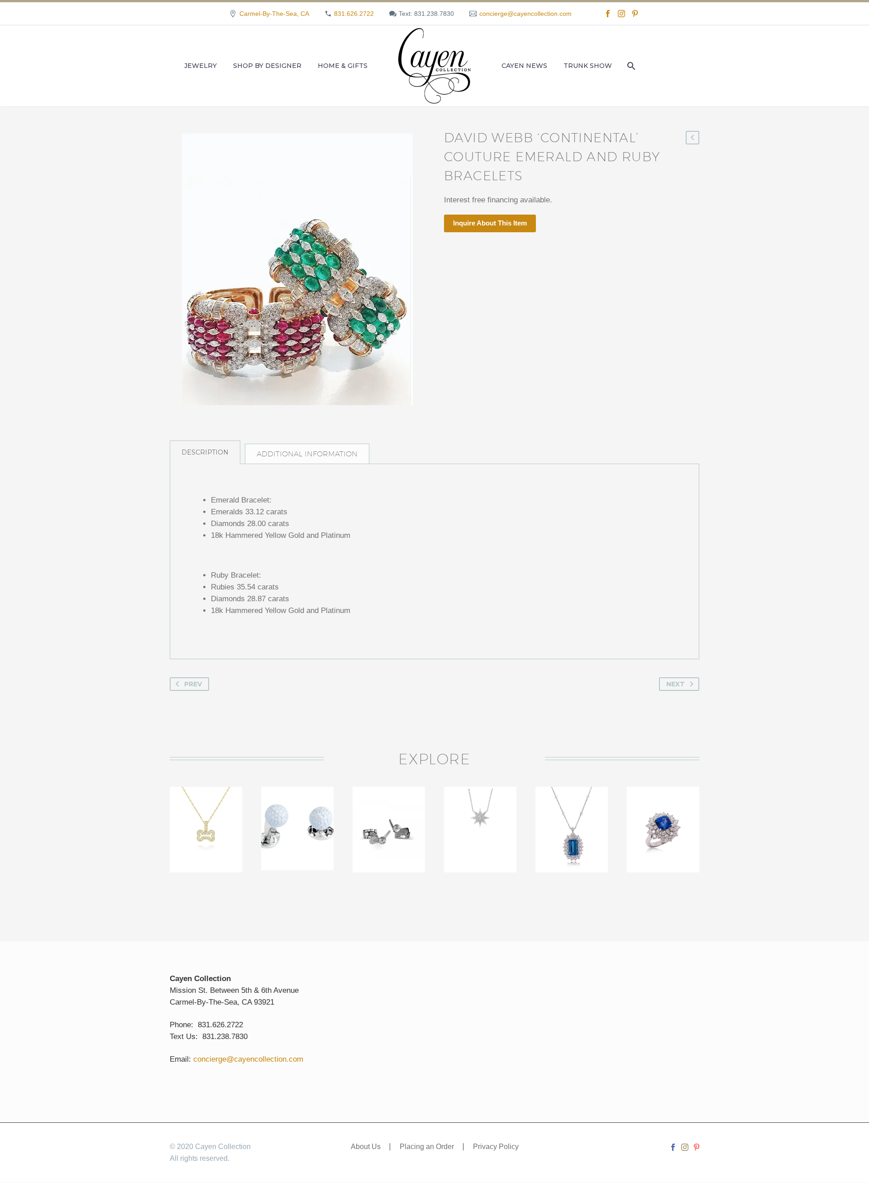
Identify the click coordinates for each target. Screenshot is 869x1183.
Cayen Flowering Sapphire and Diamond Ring (663, 832)
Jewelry (200, 66)
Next (675, 684)
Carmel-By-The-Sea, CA (274, 13)
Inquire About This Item (490, 223)
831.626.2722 (354, 13)
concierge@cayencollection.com (525, 13)
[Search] (630, 66)
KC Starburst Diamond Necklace (480, 821)
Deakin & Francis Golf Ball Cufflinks (297, 821)
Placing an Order (427, 1146)
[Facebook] (608, 13)
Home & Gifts (343, 66)
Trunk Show (587, 66)
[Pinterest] (635, 13)
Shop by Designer (267, 66)
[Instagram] (621, 13)
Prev (193, 684)
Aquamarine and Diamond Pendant (572, 821)
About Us (366, 1146)
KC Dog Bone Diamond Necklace (206, 821)
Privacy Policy (496, 1146)
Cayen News (524, 66)
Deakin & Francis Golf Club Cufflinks (388, 821)
